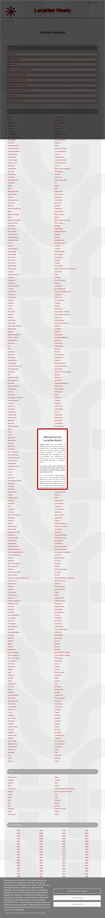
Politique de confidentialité (14, 913)
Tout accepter (77, 904)
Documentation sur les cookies (35, 913)
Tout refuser (77, 898)
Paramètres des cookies (77, 891)
